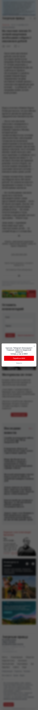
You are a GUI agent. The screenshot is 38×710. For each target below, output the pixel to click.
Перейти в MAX (19, 358)
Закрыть (19, 363)
